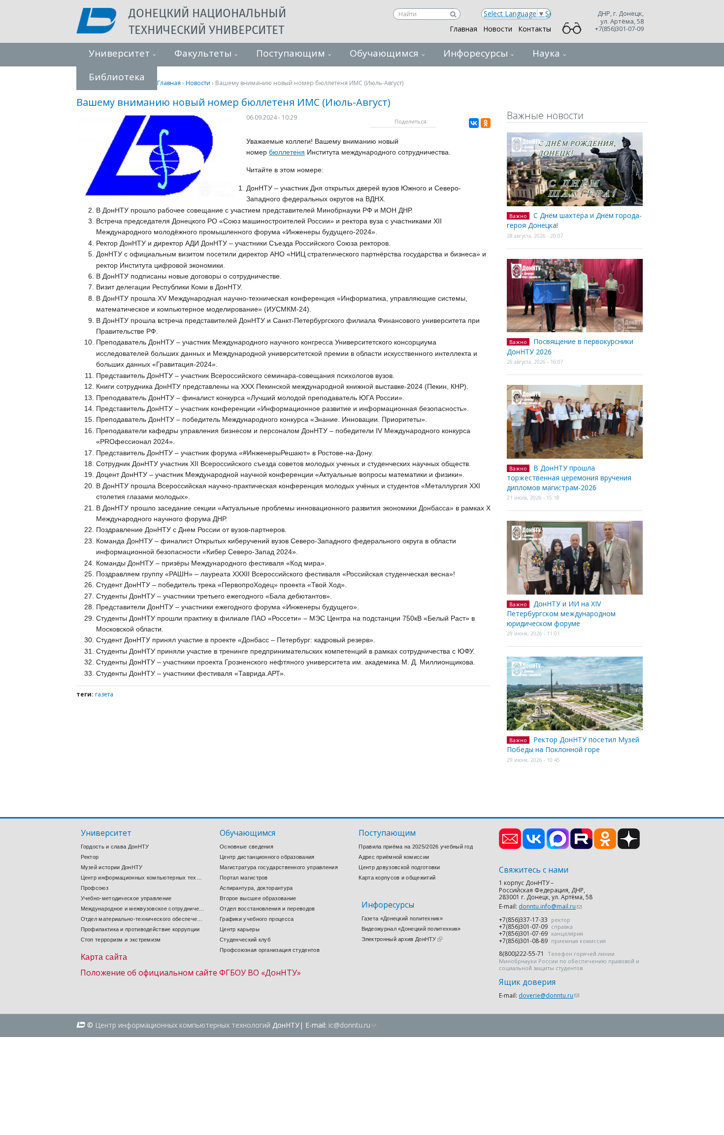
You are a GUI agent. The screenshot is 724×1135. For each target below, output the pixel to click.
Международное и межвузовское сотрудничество (143, 909)
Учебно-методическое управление (126, 898)
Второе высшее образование (258, 898)
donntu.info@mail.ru (550, 906)
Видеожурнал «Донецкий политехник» (411, 929)
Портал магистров (244, 878)
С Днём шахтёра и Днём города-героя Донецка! (574, 220)
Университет (119, 53)
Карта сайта (104, 957)
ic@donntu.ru (352, 1025)
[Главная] (102, 21)
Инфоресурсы (475, 53)
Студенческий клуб (245, 940)
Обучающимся (384, 53)
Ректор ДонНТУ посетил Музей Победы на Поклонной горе (573, 745)
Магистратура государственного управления (279, 867)
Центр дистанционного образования (267, 857)
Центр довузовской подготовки (399, 867)
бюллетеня (287, 152)
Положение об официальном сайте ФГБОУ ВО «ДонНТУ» (190, 972)
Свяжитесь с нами (533, 870)
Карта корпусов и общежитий (397, 878)
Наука (546, 53)
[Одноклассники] (486, 123)
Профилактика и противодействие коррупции (140, 929)
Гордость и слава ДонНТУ (115, 847)
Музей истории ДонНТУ (112, 867)
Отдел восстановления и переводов (267, 909)
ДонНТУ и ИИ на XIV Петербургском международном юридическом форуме (561, 613)
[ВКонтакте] (474, 123)
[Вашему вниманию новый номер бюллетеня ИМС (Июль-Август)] (155, 194)
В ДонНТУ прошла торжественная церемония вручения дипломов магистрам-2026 (569, 477)
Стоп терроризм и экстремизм (121, 940)
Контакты (534, 28)
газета (104, 694)
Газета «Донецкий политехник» (402, 918)
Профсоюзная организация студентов (270, 950)
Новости (497, 28)
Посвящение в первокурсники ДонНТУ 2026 (570, 346)
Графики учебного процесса (257, 919)
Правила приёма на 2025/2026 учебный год (416, 847)
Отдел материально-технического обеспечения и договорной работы (143, 919)
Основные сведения (246, 847)
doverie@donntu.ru (549, 995)
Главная (463, 28)
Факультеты (202, 53)
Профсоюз (94, 888)
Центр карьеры (240, 929)
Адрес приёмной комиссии (394, 857)
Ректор (90, 857)
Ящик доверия (527, 982)
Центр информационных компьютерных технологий (143, 878)
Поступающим (290, 53)
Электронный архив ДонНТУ (402, 939)
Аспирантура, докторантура (256, 888)
